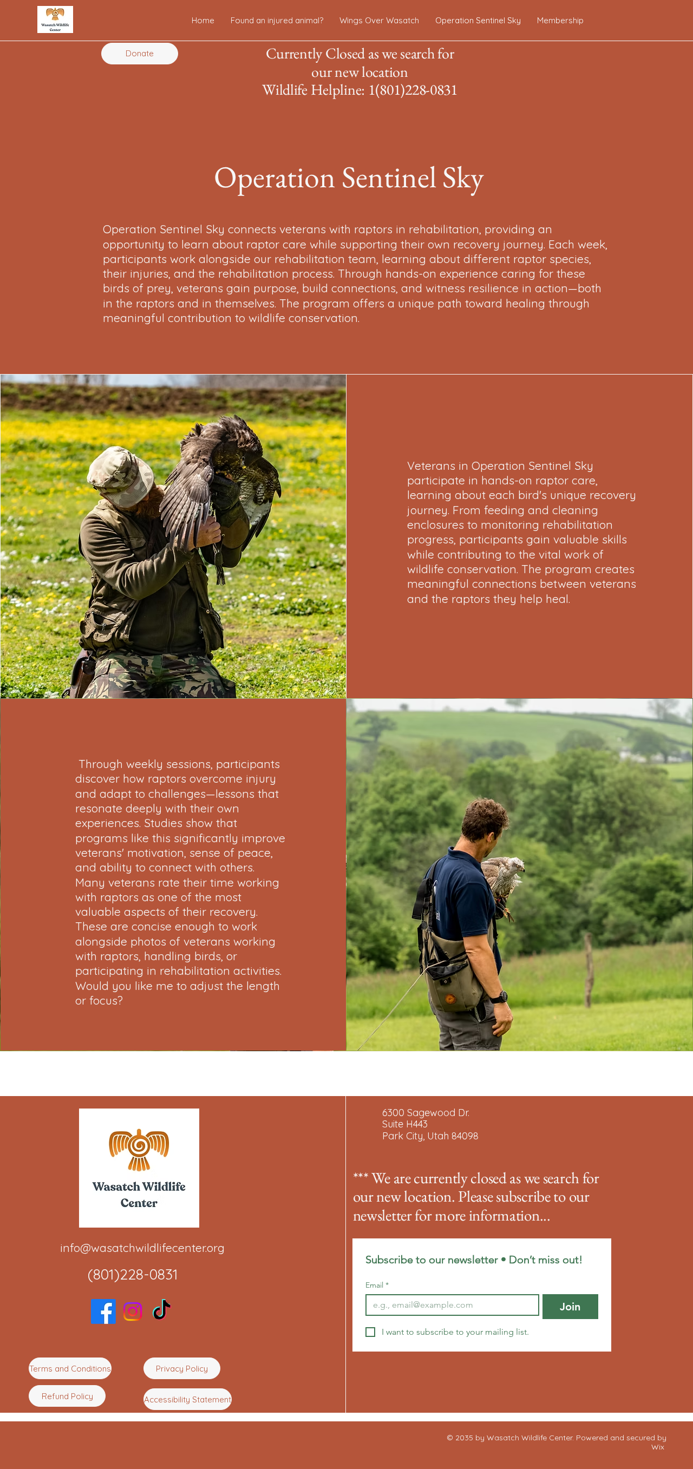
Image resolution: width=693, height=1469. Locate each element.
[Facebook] (103, 1311)
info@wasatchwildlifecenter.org (142, 1248)
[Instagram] (132, 1311)
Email (377, 1285)
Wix (658, 1447)
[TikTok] (161, 1311)
